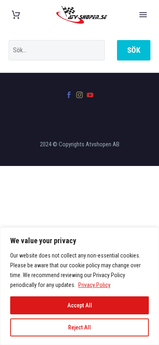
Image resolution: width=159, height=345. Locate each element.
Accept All (79, 305)
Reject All (79, 327)
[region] (79, 286)
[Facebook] (69, 95)
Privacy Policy (94, 285)
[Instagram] (79, 95)
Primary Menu (143, 15)
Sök (133, 50)
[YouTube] (90, 95)
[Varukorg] (16, 15)
